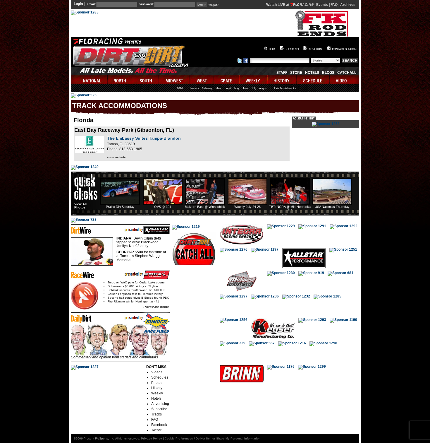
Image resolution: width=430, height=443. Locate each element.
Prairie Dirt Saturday (120, 206)
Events (322, 5)
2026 (180, 88)
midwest (174, 79)
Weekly (157, 393)
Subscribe (159, 409)
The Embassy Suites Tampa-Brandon (144, 138)
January (194, 88)
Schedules (159, 377)
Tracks (156, 414)
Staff (281, 73)
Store (296, 73)
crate (227, 79)
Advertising (160, 404)
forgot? (214, 5)
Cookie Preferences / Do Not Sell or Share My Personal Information (212, 438)
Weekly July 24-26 (247, 206)
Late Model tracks (285, 88)
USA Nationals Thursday (332, 206)
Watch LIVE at (278, 5)
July (253, 88)
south (146, 79)
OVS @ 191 (162, 206)
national (89, 79)
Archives (347, 5)
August (263, 88)
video (344, 79)
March (219, 88)
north (120, 79)
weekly (254, 79)
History (156, 388)
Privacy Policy (151, 438)
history (282, 79)
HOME (273, 49)
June (245, 88)
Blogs (328, 73)
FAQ (334, 5)
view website (116, 157)
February (207, 88)
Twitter (156, 430)
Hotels (312, 73)
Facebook (159, 425)
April (228, 88)
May (237, 88)
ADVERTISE (316, 49)
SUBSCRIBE (292, 49)
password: (146, 4)
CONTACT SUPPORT (344, 49)
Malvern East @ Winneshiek (205, 206)
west (202, 79)
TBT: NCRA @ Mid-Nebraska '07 (290, 208)
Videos (156, 372)
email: (91, 4)
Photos (156, 383)
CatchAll (346, 73)
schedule (313, 79)
